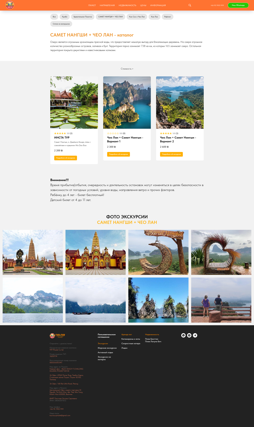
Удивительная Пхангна (83, 17)
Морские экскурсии (107, 348)
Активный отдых (105, 352)
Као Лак (154, 17)
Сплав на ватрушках (61, 24)
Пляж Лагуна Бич (153, 341)
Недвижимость (152, 334)
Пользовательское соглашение (107, 335)
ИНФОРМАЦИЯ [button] (158, 5)
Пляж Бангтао (151, 339)
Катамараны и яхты (130, 339)
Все (54, 17)
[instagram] (189, 337)
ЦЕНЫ (143, 5)
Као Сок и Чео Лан (137, 17)
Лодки (124, 348)
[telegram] (195, 337)
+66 (51, 409)
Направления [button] (107, 5)
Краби (64, 17)
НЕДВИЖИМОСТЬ (127, 5)
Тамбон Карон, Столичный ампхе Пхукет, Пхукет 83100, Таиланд (66, 377)
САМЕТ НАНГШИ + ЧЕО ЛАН (110, 17)
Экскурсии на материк (104, 358)
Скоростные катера (130, 343)
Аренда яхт (126, 334)
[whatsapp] (183, 337)
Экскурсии (103, 343)
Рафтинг (167, 17)
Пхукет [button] (92, 5)
